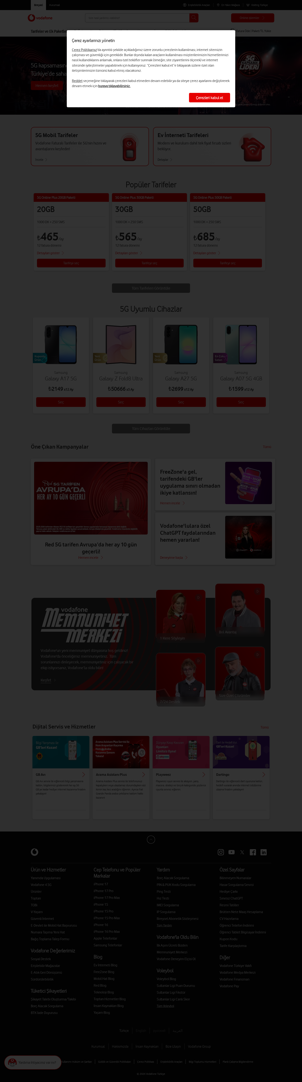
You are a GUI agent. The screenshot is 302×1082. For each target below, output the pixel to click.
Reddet (77, 81)
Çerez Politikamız (84, 50)
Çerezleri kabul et (209, 97)
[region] (151, 68)
